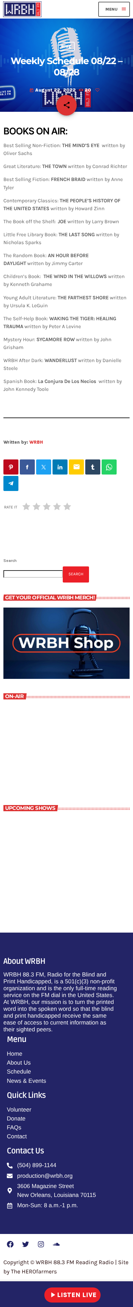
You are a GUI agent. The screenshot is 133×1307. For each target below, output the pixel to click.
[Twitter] (25, 1244)
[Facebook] (10, 1244)
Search (10, 560)
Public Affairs (47, 854)
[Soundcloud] (56, 1244)
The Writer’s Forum (40, 764)
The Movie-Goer (50, 885)
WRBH (36, 442)
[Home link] (22, 9)
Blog (66, 46)
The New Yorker (50, 824)
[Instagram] (41, 1244)
